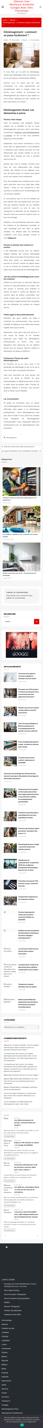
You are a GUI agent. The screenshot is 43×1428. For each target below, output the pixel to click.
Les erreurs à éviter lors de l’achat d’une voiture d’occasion (28, 951)
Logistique (6, 1340)
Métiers (4, 1364)
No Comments (35, 40)
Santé (4, 1385)
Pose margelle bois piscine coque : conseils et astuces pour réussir (28, 744)
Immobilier (18, 1209)
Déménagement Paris (10, 1409)
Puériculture (6, 1381)
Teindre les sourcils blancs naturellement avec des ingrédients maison (28, 815)
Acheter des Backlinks (13, 1310)
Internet (5, 1324)
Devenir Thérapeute (12, 1306)
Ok (22, 1425)
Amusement (6, 1348)
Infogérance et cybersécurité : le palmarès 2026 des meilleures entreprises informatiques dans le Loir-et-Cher (28, 865)
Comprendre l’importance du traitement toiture (28, 898)
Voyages (17, 1140)
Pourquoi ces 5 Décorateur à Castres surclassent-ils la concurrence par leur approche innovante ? (28, 693)
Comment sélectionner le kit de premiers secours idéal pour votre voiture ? (25, 1167)
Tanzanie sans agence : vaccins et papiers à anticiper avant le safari (27, 676)
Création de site (8, 1328)
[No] (40, 1421)
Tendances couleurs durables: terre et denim (27, 985)
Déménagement (11, 437)
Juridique (18, 1185)
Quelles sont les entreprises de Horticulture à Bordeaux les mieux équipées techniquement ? (28, 934)
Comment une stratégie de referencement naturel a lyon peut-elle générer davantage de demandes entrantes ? (21, 776)
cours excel (8, 1093)
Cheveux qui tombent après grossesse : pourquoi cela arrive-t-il (28, 830)
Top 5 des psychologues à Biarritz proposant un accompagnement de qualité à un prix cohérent (28, 727)
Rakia (6, 40)
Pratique (17, 1162)
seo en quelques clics (12, 1102)
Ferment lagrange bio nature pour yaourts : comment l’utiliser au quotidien (26, 916)
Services (5, 1389)
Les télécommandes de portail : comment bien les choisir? (24, 1122)
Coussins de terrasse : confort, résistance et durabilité (26, 760)
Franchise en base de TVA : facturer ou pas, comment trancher (28, 883)
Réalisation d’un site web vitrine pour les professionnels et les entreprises (21, 1081)
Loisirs (4, 1344)
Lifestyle (5, 1336)
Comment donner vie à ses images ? (25, 1075)
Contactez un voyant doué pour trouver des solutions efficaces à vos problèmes (20, 1095)
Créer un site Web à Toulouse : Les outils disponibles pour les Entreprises (20, 1058)
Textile (4, 1393)
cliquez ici (12, 238)
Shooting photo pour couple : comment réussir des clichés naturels (28, 846)
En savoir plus (9, 1136)
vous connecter (22, 595)
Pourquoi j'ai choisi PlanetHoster (17, 1284)
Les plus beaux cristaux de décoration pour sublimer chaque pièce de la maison (28, 967)
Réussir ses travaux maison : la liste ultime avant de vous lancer (28, 710)
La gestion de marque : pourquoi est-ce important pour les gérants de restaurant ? (20, 1069)
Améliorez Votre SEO (12, 1314)
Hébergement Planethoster (12, 1413)
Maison (25, 40)
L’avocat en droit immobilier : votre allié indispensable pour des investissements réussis (26, 1214)
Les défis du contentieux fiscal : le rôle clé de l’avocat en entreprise (26, 1189)
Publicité (5, 1377)
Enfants (5, 1352)
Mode (4, 1369)
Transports (6, 1401)
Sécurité (5, 1360)
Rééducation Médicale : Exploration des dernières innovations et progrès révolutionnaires (28, 1003)
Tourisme (5, 1397)
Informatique (7, 1320)
